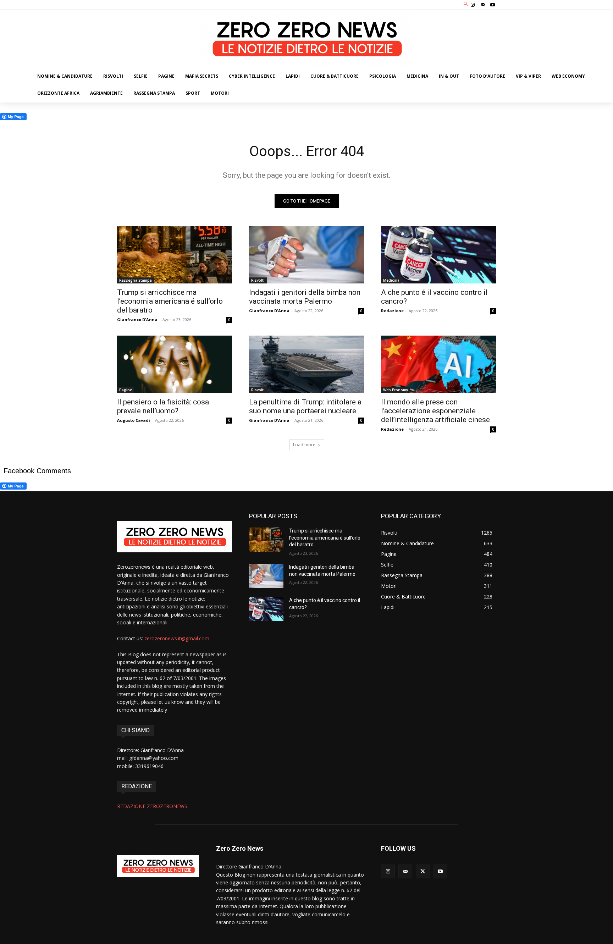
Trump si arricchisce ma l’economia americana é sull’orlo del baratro (170, 301)
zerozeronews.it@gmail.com (176, 638)
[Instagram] (472, 5)
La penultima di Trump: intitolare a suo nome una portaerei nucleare (305, 406)
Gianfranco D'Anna (137, 319)
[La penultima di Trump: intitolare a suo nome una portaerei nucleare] (306, 364)
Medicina (391, 280)
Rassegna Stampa (135, 280)
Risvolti (258, 280)
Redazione (392, 310)
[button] (466, 4)
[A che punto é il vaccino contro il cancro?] (438, 254)
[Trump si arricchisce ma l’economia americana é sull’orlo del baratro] (174, 254)
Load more (304, 445)
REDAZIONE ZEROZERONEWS (152, 806)
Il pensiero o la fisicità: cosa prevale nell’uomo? (163, 406)
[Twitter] (423, 871)
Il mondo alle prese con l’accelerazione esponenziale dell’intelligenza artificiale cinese (435, 411)
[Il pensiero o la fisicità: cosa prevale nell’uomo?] (174, 364)
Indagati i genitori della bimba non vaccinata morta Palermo (304, 296)
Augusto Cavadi (133, 420)
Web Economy (395, 389)
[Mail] (483, 5)
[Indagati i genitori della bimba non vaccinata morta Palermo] (306, 254)
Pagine (125, 389)
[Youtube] (493, 5)
